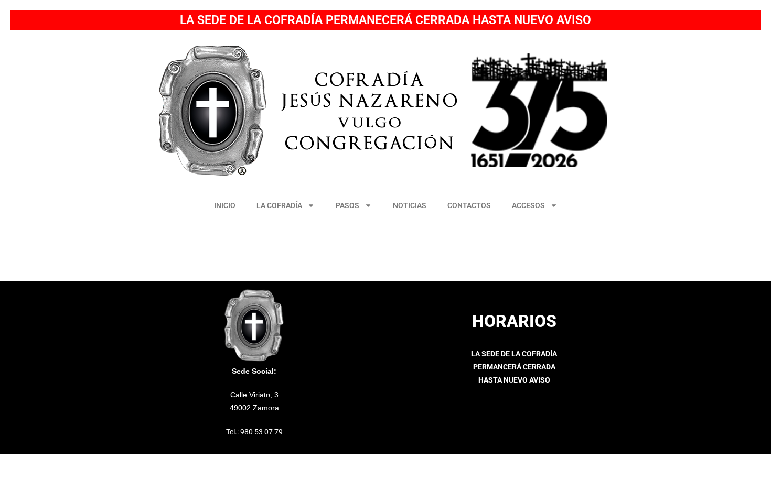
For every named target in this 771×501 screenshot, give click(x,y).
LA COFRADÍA (279, 205)
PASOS (347, 205)
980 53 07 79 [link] (261, 432)
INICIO (224, 205)
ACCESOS (528, 205)
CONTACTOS (469, 205)
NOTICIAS (409, 205)
